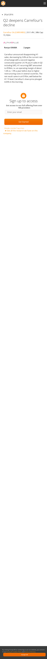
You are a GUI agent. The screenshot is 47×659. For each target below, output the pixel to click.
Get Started (24, 122)
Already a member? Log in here (14, 128)
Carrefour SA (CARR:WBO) (14, 32)
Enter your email (14, 112)
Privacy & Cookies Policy (14, 652)
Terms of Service (30, 652)
